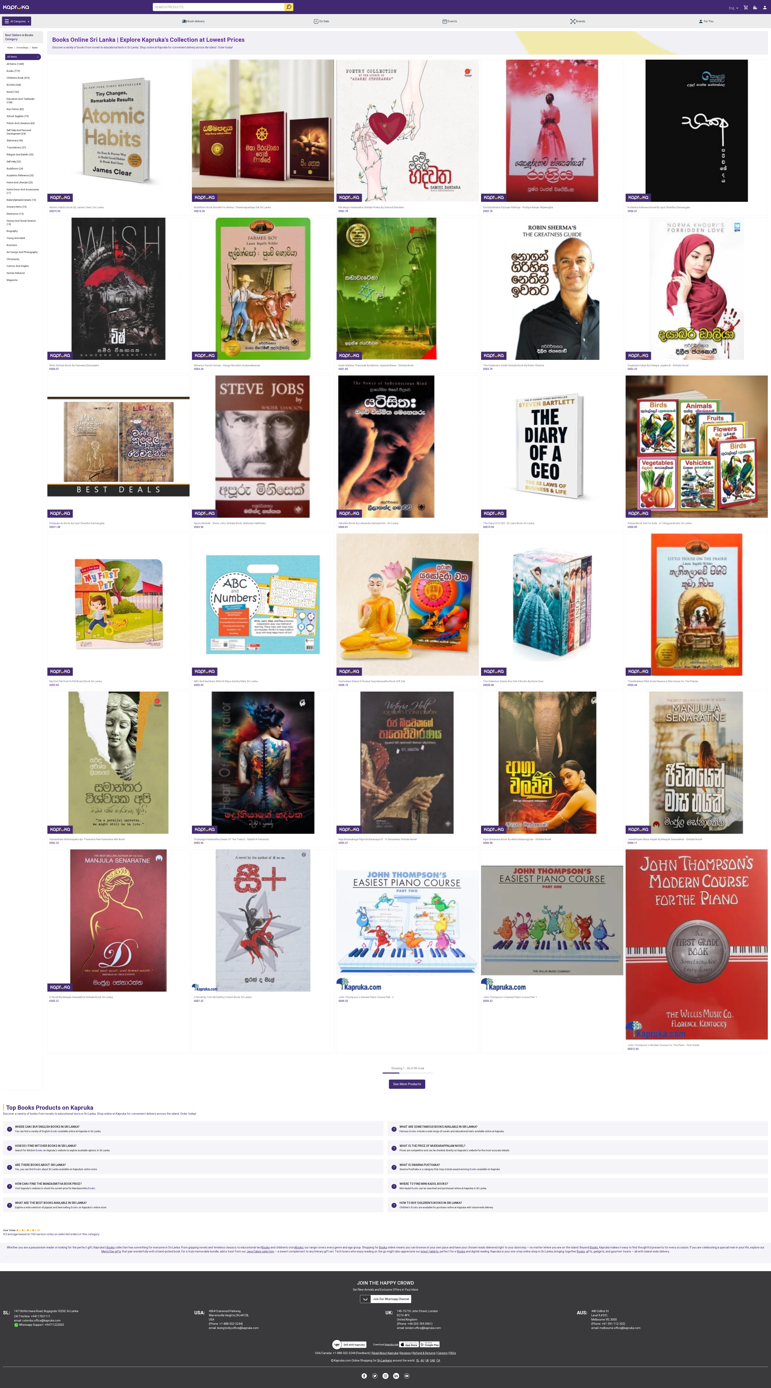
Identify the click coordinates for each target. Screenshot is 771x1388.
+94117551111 (40, 1316)
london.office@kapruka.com (423, 1328)
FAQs (452, 1353)
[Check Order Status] (755, 8)
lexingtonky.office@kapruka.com (238, 1328)
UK (427, 1360)
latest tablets (430, 1251)
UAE (432, 1360)
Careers (442, 1353)
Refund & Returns (424, 1353)
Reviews (405, 1353)
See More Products (407, 1084)
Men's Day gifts (111, 1251)
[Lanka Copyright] (332, 1360)
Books (54, 1131)
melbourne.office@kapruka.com (620, 1328)
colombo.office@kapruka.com (41, 1320)
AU (422, 1360)
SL (417, 1360)
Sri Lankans (384, 1360)
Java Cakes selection (260, 1251)
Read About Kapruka (385, 1353)
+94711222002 (54, 1324)
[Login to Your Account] (765, 9)
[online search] (288, 7)
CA (438, 1360)
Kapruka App (391, 1344)
